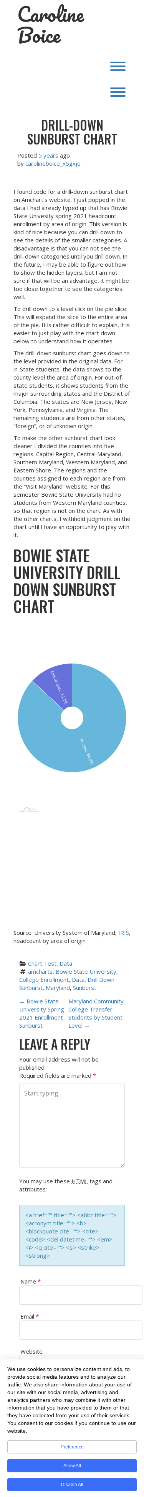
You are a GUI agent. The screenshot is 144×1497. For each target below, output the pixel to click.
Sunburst (84, 987)
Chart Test (42, 963)
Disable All (72, 1484)
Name (30, 1281)
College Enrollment (44, 979)
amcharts (40, 971)
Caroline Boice (50, 24)
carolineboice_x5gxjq (53, 163)
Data (66, 963)
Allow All (72, 1465)
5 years (48, 155)
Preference (72, 1447)
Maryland (58, 987)
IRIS (123, 932)
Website (31, 1351)
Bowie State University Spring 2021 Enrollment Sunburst (41, 1013)
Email (29, 1316)
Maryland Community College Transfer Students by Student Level (96, 1013)
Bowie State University (86, 971)
